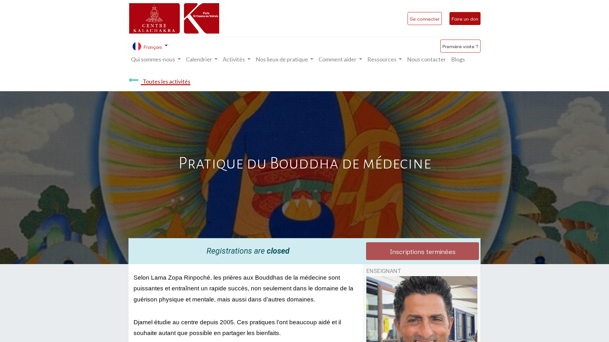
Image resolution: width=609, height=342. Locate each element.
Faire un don (465, 18)
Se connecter (425, 18)
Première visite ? (460, 46)
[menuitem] (426, 59)
